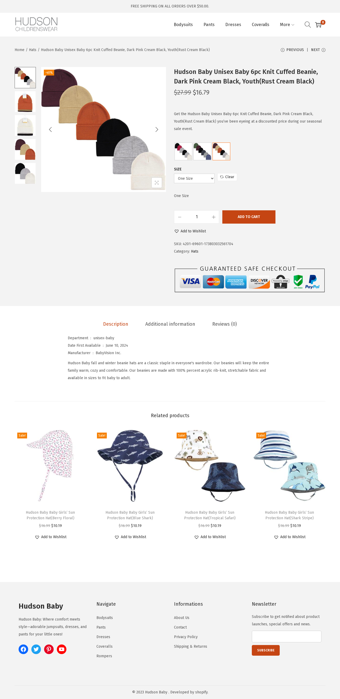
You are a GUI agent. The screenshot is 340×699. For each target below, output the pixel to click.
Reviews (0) (224, 324)
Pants (101, 627)
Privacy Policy (186, 637)
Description (115, 324)
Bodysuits (104, 618)
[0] (318, 25)
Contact (180, 627)
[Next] (156, 129)
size (178, 169)
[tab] (115, 324)
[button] (190, 231)
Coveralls (104, 646)
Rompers (104, 656)
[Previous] (50, 129)
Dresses (103, 637)
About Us (181, 618)
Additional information (170, 324)
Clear (229, 177)
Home (19, 50)
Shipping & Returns (190, 646)
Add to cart (249, 217)
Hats (32, 50)
